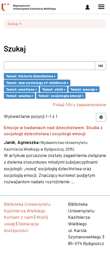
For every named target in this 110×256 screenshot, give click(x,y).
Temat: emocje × (83, 89)
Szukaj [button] (13, 23)
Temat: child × (53, 89)
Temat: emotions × (21, 89)
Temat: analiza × (19, 95)
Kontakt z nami (19, 217)
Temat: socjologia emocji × (60, 95)
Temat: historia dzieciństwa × (31, 76)
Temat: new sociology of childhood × (37, 82)
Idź (100, 65)
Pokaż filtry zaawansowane (79, 104)
